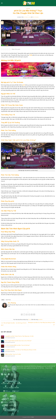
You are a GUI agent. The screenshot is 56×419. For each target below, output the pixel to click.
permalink (40, 319)
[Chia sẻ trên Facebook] (24, 314)
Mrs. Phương (36, 17)
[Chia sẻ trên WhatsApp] (22, 314)
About (3, 299)
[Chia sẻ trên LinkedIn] (34, 314)
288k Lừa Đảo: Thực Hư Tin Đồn (13, 354)
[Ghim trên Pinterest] (32, 314)
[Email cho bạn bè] (29, 314)
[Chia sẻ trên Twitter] (27, 314)
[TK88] (28, 3)
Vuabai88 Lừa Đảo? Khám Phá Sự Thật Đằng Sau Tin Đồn (19, 336)
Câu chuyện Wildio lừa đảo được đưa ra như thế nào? (18, 340)
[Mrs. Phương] (4, 305)
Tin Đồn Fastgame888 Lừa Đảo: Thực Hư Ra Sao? (17, 345)
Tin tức (28, 8)
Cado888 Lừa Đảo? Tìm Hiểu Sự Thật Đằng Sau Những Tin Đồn (20, 349)
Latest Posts (8, 299)
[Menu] (2, 3)
